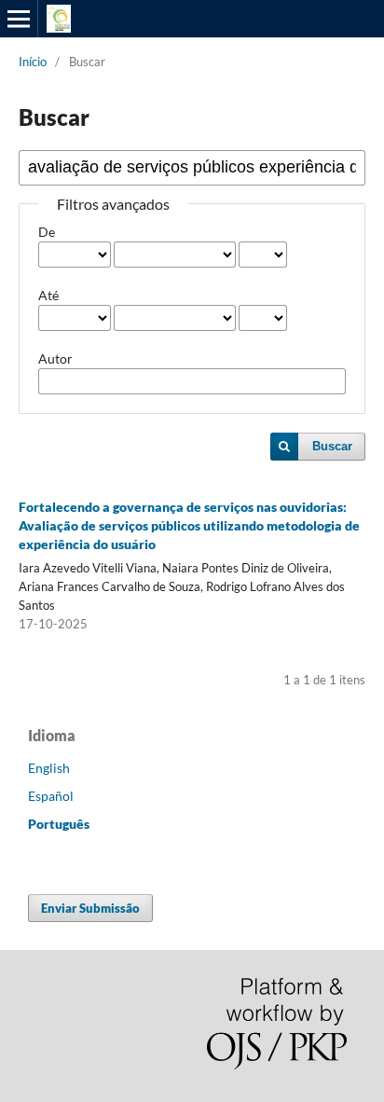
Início (33, 61)
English (49, 768)
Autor (55, 358)
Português (58, 824)
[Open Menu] (18, 18)
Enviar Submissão (90, 908)
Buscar (332, 446)
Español (51, 796)
